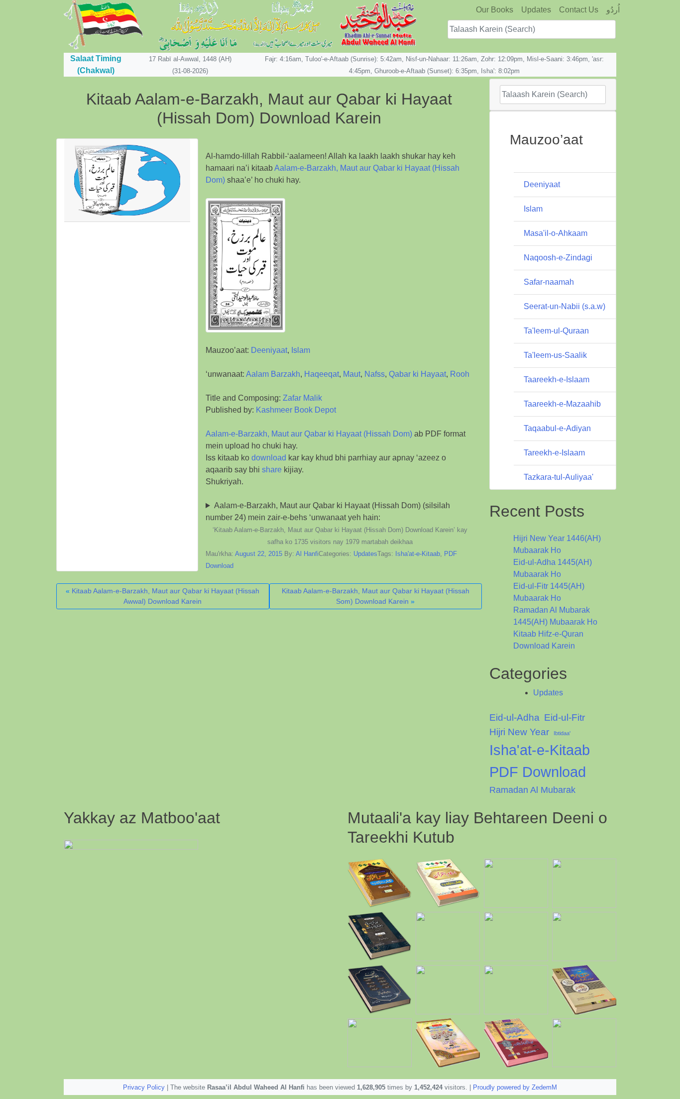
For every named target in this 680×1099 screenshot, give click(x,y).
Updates (536, 9)
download (268, 457)
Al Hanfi (307, 553)
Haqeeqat (321, 374)
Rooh (459, 374)
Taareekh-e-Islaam (556, 379)
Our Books (494, 9)
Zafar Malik (302, 398)
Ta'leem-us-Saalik (555, 355)
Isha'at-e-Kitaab (417, 553)
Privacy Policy (144, 1087)
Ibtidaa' (562, 733)
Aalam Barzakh (273, 374)
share (272, 469)
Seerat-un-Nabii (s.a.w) (564, 306)
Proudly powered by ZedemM (515, 1087)
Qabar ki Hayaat (417, 374)
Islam (300, 350)
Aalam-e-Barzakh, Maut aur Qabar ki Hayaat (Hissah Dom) (309, 434)
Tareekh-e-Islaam (554, 452)
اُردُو (613, 9)
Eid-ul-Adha (514, 717)
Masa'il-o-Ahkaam (555, 233)
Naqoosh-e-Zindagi (558, 257)
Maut (351, 374)
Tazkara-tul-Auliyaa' (558, 477)
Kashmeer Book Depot (296, 410)
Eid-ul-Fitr (564, 717)
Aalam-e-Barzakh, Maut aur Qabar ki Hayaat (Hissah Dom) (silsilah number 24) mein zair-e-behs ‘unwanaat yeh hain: (328, 511)
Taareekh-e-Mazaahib (562, 404)
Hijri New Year (519, 732)
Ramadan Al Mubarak (532, 789)
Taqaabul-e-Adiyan (557, 428)
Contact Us (578, 9)
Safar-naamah (549, 282)
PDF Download (537, 772)
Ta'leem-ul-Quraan (556, 331)
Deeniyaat (269, 350)
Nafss (374, 374)
